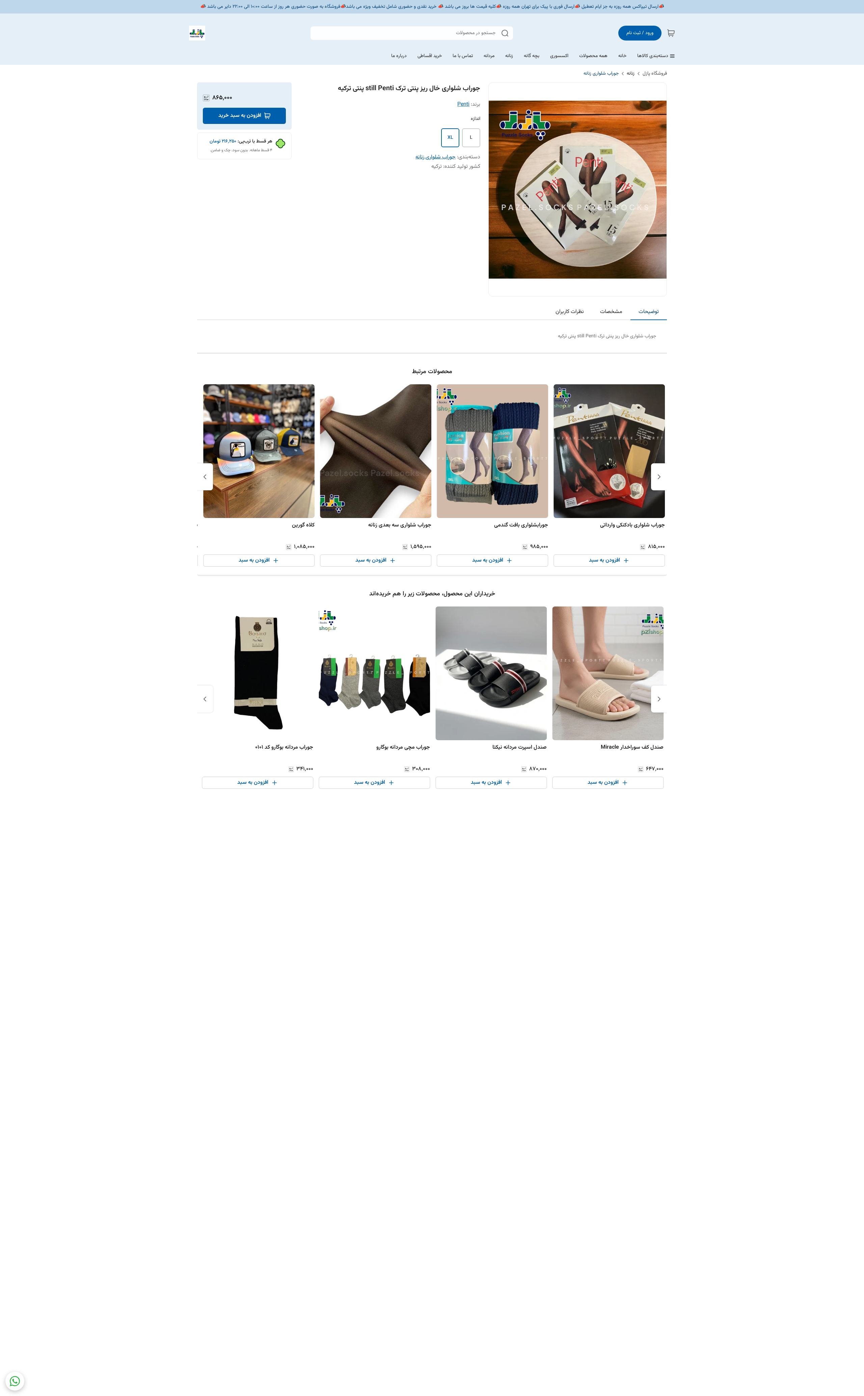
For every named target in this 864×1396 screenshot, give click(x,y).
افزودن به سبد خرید (239, 115)
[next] (205, 476)
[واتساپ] (14, 1381)
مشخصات (611, 312)
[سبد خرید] (671, 33)
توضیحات (649, 312)
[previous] (659, 476)
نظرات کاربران (570, 312)
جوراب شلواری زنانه (601, 73)
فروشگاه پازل (655, 73)
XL (450, 137)
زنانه (630, 73)
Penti (463, 104)
